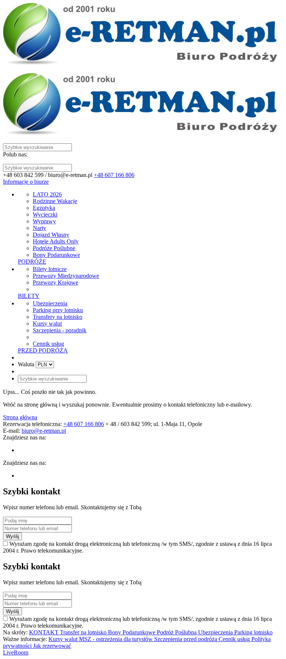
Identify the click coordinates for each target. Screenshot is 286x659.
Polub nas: (15, 154)
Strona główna (20, 417)
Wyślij (12, 536)
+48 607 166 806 (114, 175)
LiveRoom (15, 652)
